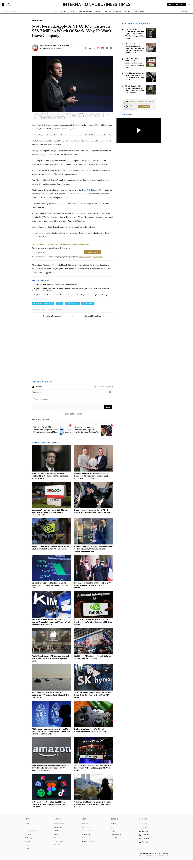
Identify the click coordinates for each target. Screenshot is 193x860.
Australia (113, 824)
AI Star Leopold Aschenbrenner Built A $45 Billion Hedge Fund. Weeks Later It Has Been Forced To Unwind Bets (51, 731)
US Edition (184, 11)
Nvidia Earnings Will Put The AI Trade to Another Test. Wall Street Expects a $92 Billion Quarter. (93, 622)
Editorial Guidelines (93, 316)
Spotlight (56, 834)
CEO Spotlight (58, 841)
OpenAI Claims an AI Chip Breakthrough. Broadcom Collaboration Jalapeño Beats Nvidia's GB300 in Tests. (91, 476)
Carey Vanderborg (49, 45)
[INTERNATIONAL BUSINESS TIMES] (96, 5)
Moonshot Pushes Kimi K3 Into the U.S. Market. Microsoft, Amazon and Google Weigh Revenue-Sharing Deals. (51, 622)
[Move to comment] (111, 48)
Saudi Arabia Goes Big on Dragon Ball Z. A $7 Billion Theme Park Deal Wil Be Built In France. (93, 585)
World (63, 11)
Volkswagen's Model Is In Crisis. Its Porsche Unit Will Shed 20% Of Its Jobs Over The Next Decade (93, 804)
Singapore (114, 831)
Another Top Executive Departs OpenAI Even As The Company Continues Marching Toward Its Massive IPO (93, 548)
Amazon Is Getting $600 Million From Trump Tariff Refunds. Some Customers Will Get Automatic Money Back (50, 767)
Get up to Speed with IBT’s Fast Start (142, 101)
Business (98, 11)
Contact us (85, 827)
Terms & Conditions (88, 831)
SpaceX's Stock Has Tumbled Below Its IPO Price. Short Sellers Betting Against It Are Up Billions (93, 767)
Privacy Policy (97, 257)
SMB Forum (57, 831)
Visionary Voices (59, 824)
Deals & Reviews (139, 11)
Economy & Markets (84, 11)
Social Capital (58, 827)
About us (85, 824)
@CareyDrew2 (64, 45)
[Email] (107, 48)
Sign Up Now (144, 106)
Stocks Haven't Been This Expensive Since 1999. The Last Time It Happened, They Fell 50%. (50, 585)
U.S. (56, 11)
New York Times (89, 189)
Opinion (127, 11)
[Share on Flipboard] (98, 48)
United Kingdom (116, 834)
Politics (71, 11)
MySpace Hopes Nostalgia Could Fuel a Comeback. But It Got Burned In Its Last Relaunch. (48, 804)
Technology (117, 11)
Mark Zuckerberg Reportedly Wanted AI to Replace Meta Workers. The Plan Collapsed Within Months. (50, 476)
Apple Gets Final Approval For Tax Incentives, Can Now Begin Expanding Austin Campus (71, 295)
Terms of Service (84, 257)
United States (115, 838)
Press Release (58, 838)
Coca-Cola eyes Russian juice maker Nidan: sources (55, 285)
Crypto (107, 11)
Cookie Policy (86, 838)
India (112, 827)
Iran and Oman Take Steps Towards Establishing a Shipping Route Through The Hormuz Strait (50, 695)
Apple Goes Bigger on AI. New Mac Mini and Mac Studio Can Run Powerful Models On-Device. (50, 658)
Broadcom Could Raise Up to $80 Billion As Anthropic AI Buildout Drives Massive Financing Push (50, 512)
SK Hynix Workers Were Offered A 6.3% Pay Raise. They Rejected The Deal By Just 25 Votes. (92, 695)
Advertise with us (87, 841)
